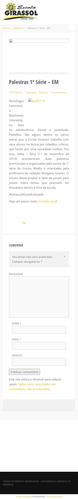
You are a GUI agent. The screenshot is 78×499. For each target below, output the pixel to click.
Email (16, 339)
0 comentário (59, 92)
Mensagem (16, 274)
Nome (16, 323)
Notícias (43, 92)
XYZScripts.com (54, 496)
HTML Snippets (24, 496)
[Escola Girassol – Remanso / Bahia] (21, 10)
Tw (24, 223)
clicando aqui (47, 201)
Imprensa (18, 27)
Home (6, 27)
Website (17, 355)
